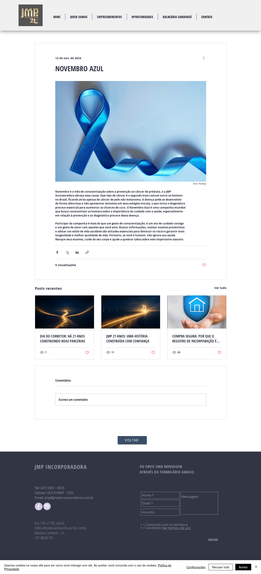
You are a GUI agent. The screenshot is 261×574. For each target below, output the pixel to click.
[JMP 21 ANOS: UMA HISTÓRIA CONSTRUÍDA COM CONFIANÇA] (130, 312)
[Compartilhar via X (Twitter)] (67, 252)
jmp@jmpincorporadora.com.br (69, 497)
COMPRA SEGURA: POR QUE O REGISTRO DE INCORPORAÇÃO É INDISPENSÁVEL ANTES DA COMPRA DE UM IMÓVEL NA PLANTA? (194, 338)
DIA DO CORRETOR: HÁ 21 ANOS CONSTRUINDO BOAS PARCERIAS (62, 338)
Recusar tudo (220, 567)
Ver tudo (220, 288)
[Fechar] (256, 567)
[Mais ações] (203, 58)
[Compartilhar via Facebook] (57, 252)
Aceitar (243, 567)
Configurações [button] (196, 567)
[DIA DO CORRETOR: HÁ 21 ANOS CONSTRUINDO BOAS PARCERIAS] (64, 312)
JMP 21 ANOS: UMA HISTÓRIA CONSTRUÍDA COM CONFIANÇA (127, 338)
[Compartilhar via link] (87, 252)
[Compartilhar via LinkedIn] (77, 252)
